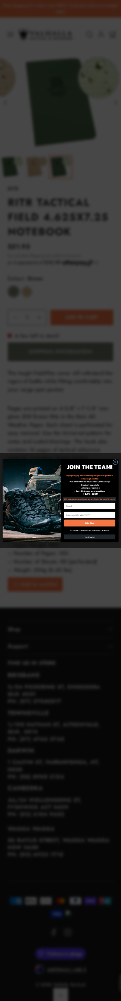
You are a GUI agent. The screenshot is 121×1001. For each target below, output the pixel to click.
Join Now (89, 523)
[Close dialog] (115, 462)
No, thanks (90, 537)
